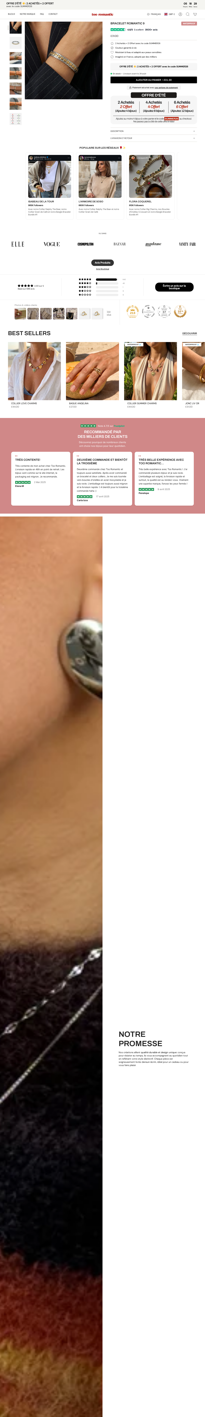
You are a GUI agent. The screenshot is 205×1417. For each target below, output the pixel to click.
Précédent (25, 60)
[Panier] (195, 14)
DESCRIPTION (117, 131)
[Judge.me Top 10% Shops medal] (180, 311)
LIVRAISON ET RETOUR (121, 138)
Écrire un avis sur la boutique (174, 287)
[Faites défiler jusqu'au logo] (18, 244)
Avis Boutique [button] (102, 269)
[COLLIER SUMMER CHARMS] (150, 371)
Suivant (200, 371)
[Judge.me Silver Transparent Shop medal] (148, 311)
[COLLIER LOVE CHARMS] (34, 371)
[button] (11, 14)
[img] (31, 285)
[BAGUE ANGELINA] (92, 371)
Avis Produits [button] (102, 262)
